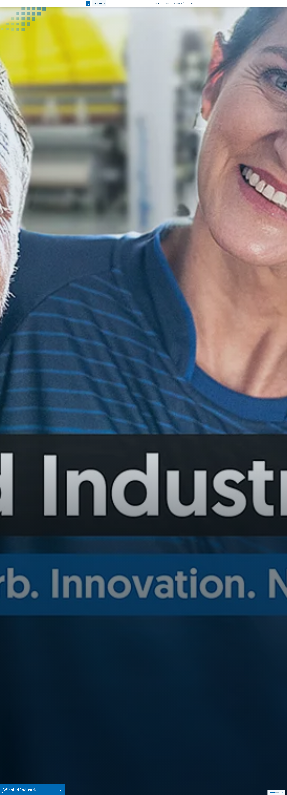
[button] (274, 792)
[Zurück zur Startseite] (88, 3)
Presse (191, 3)
